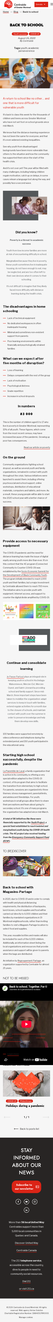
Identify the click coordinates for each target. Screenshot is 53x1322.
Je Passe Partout (15, 676)
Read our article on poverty (37, 447)
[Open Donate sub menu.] (44, 4)
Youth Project (37, 822)
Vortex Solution (36, 1310)
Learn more (13, 1054)
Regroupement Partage (29, 960)
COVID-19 (34, 34)
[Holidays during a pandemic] (26, 1083)
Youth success (20, 34)
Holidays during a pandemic (25, 1106)
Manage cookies (26, 1317)
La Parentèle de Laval (13, 771)
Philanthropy (26, 1101)
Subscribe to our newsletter (24, 1187)
